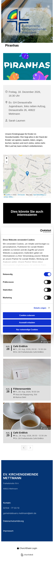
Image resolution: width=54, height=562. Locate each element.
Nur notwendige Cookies (27, 329)
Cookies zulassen (27, 315)
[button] (27, 6)
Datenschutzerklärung (13, 521)
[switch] (47, 282)
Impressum (8, 531)
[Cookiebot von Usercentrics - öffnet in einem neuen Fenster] (40, 231)
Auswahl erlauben (27, 322)
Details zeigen (40, 308)
